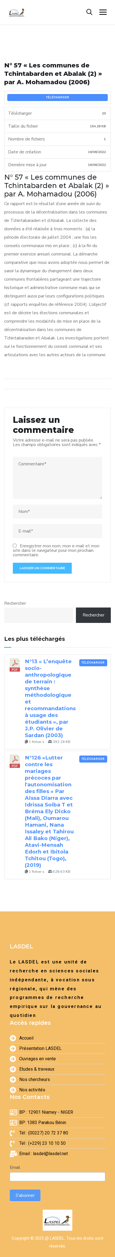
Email (15, 1167)
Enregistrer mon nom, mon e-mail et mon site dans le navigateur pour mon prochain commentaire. (56, 550)
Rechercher (15, 603)
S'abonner (25, 1195)
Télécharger (57, 97)
